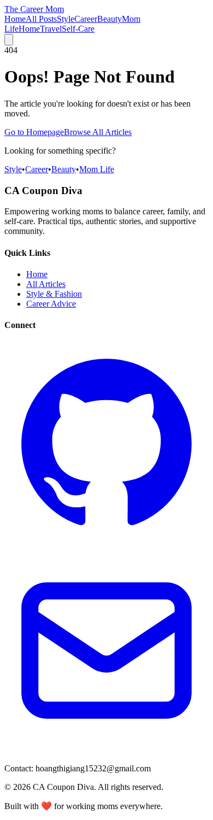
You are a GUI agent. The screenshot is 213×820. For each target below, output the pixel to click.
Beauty (109, 19)
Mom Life (96, 169)
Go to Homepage (34, 132)
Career (85, 19)
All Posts (41, 19)
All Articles (46, 284)
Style (65, 19)
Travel (51, 28)
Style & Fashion (54, 293)
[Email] (106, 749)
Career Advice (51, 303)
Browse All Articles (98, 132)
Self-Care (78, 28)
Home (15, 19)
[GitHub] (106, 543)
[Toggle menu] (8, 39)
